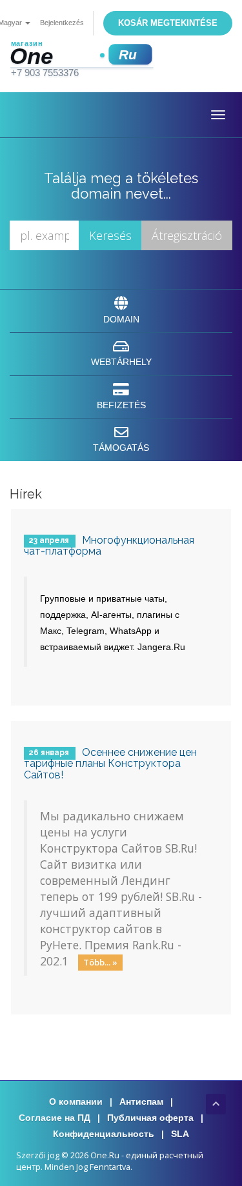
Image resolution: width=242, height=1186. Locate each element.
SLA (180, 1134)
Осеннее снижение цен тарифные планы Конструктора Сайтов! (110, 763)
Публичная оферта (150, 1117)
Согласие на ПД (54, 1117)
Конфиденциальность (103, 1134)
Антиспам (141, 1101)
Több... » (100, 962)
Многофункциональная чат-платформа (109, 546)
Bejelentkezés (62, 22)
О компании (76, 1101)
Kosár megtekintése (167, 23)
